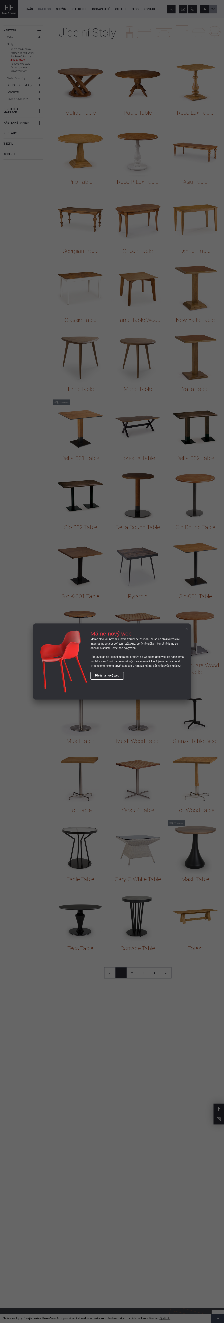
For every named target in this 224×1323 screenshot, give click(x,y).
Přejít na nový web (107, 675)
